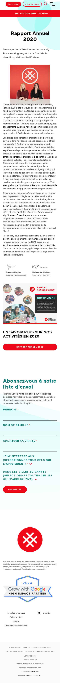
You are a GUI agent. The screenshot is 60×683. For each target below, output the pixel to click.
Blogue (16, 621)
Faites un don (16, 617)
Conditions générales (30, 671)
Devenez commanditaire (16, 625)
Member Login (32, 4)
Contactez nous (30, 656)
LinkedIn (46, 613)
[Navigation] (52, 5)
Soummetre (15, 489)
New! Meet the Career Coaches (30, 13)
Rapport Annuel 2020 (30, 347)
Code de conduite (30, 660)
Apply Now (13, 4)
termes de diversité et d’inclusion (30, 664)
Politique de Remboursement (30, 675)
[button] (30, 460)
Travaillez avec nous (16, 613)
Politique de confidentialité (30, 668)
